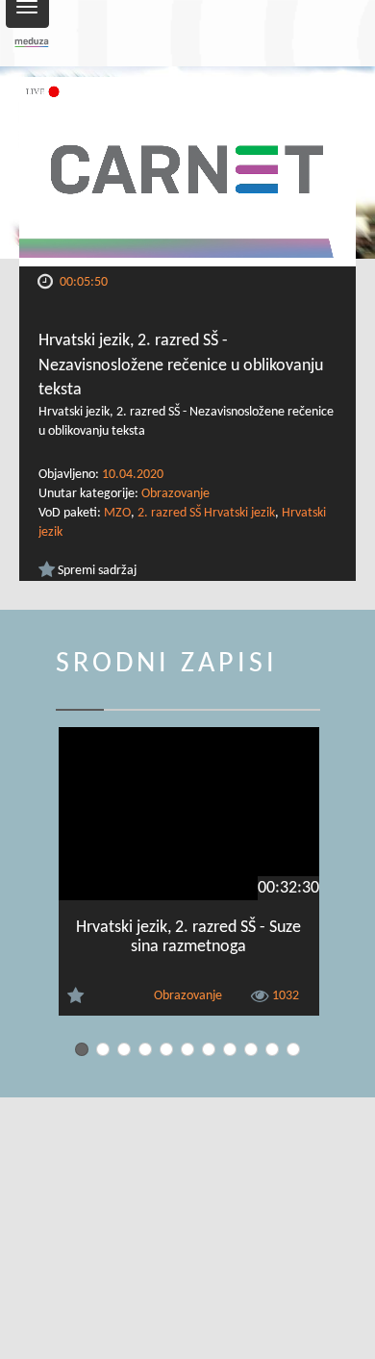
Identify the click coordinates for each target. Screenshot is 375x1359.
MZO (117, 513)
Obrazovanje (175, 494)
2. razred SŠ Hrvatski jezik (206, 513)
